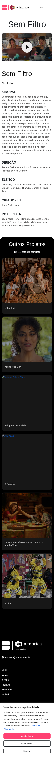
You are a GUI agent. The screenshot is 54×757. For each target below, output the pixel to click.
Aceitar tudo (27, 736)
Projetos (6, 685)
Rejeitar (27, 751)
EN (41, 7)
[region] (27, 730)
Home (5, 675)
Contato (5, 694)
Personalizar (27, 743)
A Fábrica (6, 680)
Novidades (7, 689)
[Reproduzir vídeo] (27, 47)
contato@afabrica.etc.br (18, 657)
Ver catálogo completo (29, 252)
